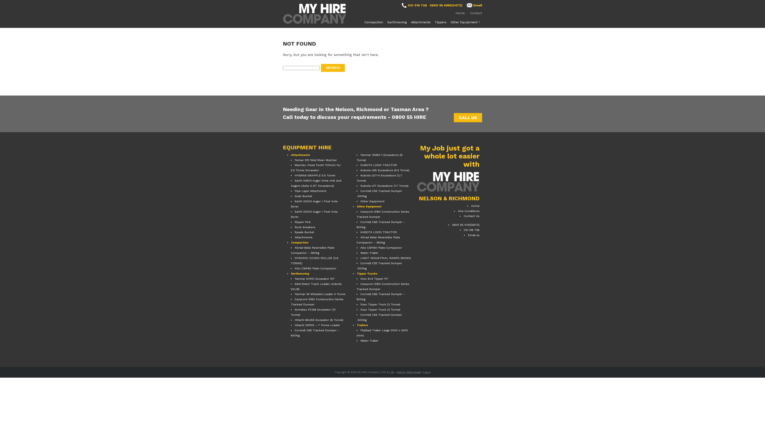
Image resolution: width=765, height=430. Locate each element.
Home (460, 13)
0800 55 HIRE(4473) (446, 5)
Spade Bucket (304, 232)
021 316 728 (417, 5)
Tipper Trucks (367, 273)
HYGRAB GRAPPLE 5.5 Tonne (315, 175)
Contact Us (472, 216)
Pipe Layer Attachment (310, 191)
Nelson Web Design (409, 372)
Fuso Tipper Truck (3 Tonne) (380, 309)
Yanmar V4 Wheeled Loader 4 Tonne (320, 294)
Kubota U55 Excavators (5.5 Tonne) (384, 170)
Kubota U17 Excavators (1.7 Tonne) (384, 185)
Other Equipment (464, 22)
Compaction (374, 22)
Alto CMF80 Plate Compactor (315, 268)
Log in (427, 372)
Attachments (421, 22)
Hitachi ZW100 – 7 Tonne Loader (317, 325)
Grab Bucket (303, 196)
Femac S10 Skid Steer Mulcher (316, 160)
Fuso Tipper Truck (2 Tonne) (380, 304)
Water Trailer (369, 252)
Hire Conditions (469, 211)
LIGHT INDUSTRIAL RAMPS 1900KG (385, 258)
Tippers (440, 22)
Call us (468, 117)
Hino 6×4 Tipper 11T (374, 278)
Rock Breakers (305, 227)
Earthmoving (397, 22)
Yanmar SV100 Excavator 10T (315, 278)
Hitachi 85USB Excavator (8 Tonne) (319, 320)
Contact (476, 13)
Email (477, 5)
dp (392, 372)
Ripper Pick (303, 222)
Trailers (362, 325)
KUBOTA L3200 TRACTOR (378, 165)
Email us (474, 235)
